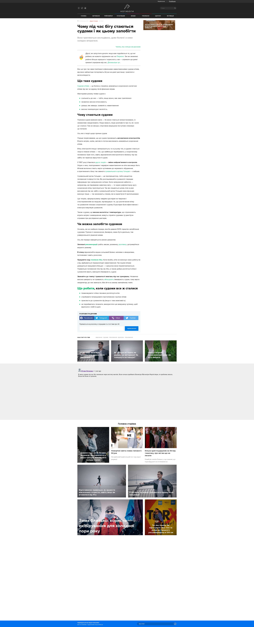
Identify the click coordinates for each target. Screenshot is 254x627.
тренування (113, 337)
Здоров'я (158, 16)
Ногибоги (127, 8)
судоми (105, 337)
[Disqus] (127, 392)
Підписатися (131, 328)
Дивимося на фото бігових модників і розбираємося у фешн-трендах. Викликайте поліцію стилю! (93, 456)
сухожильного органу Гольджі (117, 171)
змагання (99, 337)
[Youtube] (85, 8)
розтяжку (123, 244)
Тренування (145, 16)
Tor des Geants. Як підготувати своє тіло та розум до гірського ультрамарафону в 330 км (160, 529)
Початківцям (121, 16)
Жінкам (133, 16)
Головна (83, 16)
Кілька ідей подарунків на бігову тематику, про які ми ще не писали (160, 453)
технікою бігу (96, 260)
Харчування (96, 16)
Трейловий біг (108, 16)
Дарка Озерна (94, 21)
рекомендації (91, 244)
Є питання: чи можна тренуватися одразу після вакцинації (151, 493)
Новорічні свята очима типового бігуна (126, 452)
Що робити (85, 288)
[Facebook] (78, 8)
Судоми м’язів (83, 86)
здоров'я (121, 337)
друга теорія (100, 162)
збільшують (109, 279)
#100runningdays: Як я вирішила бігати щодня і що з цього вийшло (159, 26)
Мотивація (170, 16)
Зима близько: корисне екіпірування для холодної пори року (106, 526)
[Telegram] (82, 8)
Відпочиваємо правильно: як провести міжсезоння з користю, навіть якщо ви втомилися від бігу (97, 492)
